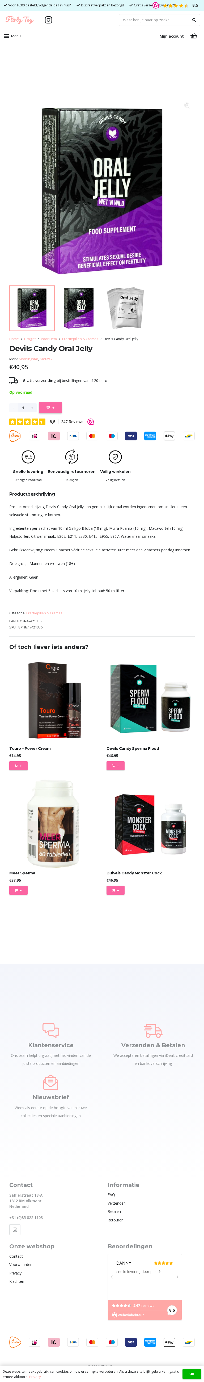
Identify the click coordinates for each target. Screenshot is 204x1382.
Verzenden (117, 1203)
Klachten (16, 1281)
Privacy (15, 1273)
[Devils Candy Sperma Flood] (151, 699)
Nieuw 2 (46, 359)
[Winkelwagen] (194, 36)
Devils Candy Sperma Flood (133, 748)
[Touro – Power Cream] (53, 699)
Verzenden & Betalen (153, 1045)
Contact (16, 1256)
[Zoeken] (194, 20)
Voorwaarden (20, 1264)
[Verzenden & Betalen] (153, 1030)
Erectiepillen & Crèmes (80, 339)
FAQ (111, 1194)
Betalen (114, 1211)
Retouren (116, 1219)
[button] (12, 36)
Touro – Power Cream (30, 748)
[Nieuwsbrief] (50, 1082)
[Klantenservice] (50, 1030)
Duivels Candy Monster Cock (134, 873)
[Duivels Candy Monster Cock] (151, 823)
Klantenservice (51, 1045)
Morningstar (28, 359)
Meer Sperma (22, 873)
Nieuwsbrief (51, 1097)
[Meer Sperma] (53, 823)
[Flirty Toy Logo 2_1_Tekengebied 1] (20, 20)
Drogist (30, 339)
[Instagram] (48, 20)
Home (14, 339)
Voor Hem (49, 339)
